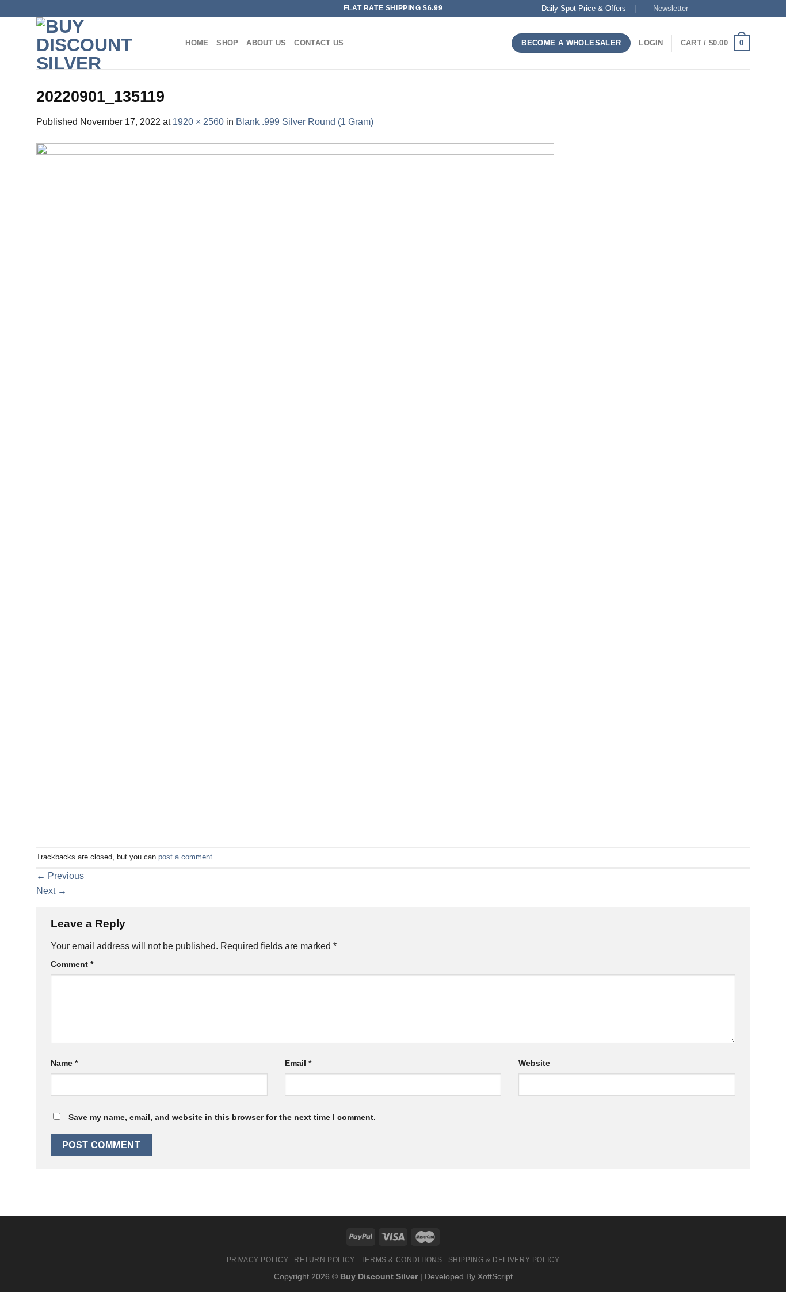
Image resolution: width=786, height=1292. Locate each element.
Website (534, 1063)
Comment (72, 964)
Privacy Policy (258, 1260)
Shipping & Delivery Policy (504, 1260)
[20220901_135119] (295, 487)
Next (51, 891)
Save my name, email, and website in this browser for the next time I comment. (222, 1117)
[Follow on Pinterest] (733, 9)
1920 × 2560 (198, 122)
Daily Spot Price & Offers (583, 8)
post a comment (185, 857)
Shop (227, 43)
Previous (60, 876)
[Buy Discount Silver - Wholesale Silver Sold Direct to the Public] (93, 43)
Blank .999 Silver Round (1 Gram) (304, 122)
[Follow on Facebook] (700, 9)
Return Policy (324, 1260)
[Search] (173, 43)
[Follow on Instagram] (711, 9)
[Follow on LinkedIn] (744, 9)
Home (196, 43)
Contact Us (319, 43)
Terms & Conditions (401, 1260)
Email (298, 1063)
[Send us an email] (722, 9)
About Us (266, 43)
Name (64, 1063)
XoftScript (495, 1276)
